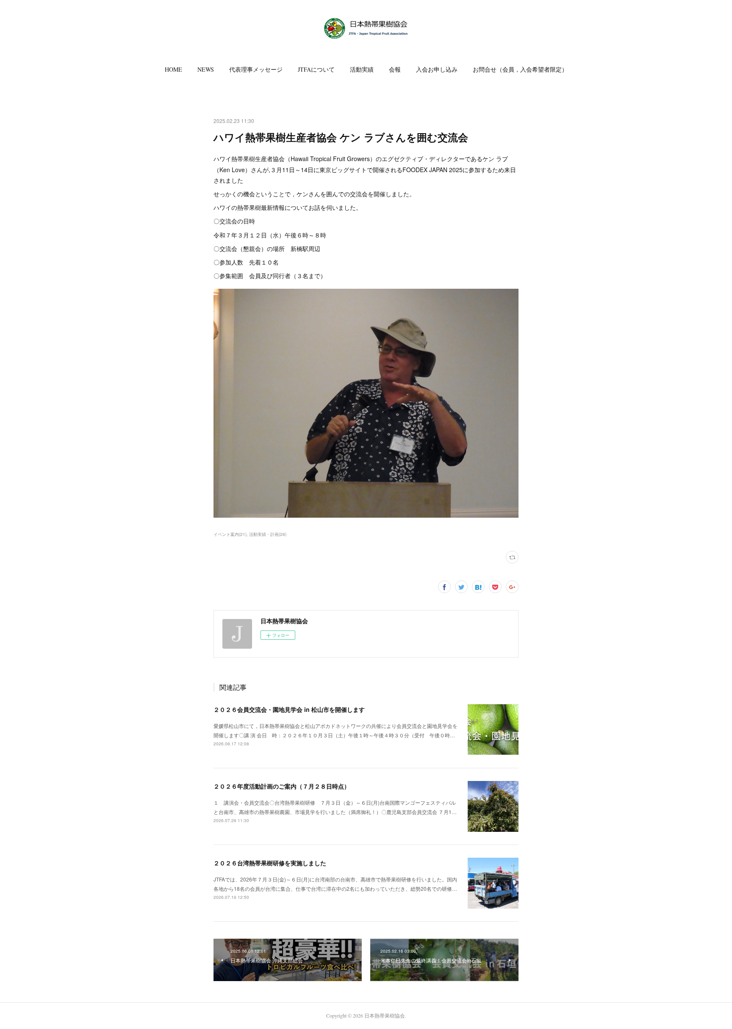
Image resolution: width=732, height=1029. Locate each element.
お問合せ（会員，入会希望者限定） (520, 69)
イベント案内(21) (230, 534)
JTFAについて (316, 69)
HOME (173, 69)
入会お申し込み (437, 69)
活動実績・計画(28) (267, 534)
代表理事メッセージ (256, 69)
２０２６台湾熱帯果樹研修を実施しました (270, 863)
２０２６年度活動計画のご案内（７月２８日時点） (282, 786)
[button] (173, 69)
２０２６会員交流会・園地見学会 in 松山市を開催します (289, 709)
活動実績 (362, 69)
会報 (395, 69)
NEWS (205, 69)
